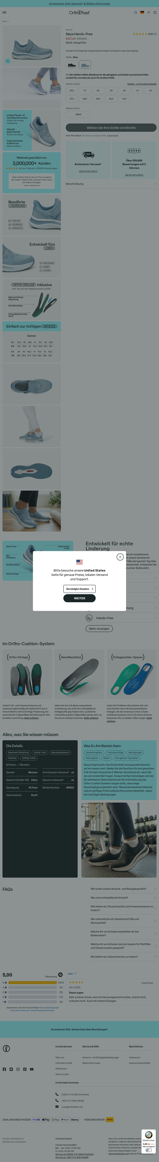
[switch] (149, 1150)
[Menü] (154, 1131)
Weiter (79, 598)
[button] (120, 557)
